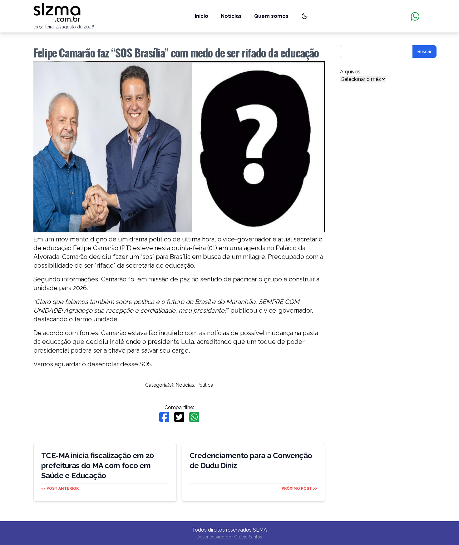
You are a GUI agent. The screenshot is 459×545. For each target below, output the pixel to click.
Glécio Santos (248, 536)
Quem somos (271, 16)
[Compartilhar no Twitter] (179, 417)
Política (204, 385)
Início (201, 16)
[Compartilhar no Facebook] (164, 417)
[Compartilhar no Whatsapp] (194, 417)
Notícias (231, 16)
